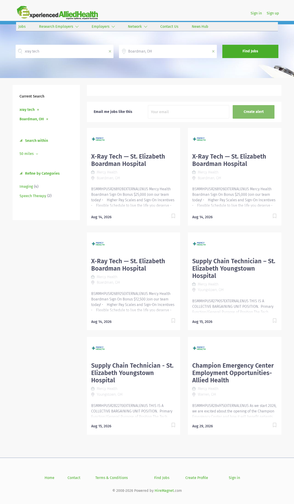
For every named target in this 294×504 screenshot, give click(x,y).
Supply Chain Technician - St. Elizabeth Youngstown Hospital (132, 373)
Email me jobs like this (113, 111)
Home (49, 478)
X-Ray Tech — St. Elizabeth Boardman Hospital (128, 160)
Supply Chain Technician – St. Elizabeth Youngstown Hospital (233, 269)
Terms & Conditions (111, 478)
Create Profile (196, 478)
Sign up (273, 13)
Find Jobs (250, 51)
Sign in (256, 13)
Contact (74, 478)
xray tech (27, 109)
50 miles (27, 153)
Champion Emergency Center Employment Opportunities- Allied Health (233, 373)
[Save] (168, 217)
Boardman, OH (32, 119)
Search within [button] (36, 140)
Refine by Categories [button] (42, 173)
